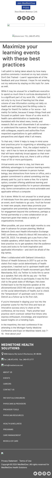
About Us (7, 372)
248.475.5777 (28, 359)
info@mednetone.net (13, 365)
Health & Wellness (12, 423)
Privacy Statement (9, 461)
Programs (8, 429)
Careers (7, 383)
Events (6, 378)
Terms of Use (25, 461)
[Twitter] (19, 18)
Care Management (12, 435)
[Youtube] (33, 18)
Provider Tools (11, 409)
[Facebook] (24, 18)
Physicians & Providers (14, 403)
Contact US (8, 389)
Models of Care (10, 441)
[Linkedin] (28, 18)
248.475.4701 (34, 36)
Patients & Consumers (14, 398)
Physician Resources (13, 415)
